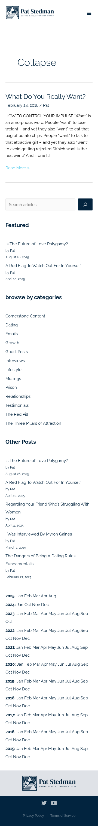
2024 (10, 604)
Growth (12, 342)
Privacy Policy (33, 816)
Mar (36, 596)
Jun (60, 613)
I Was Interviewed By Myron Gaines (38, 534)
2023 (9, 613)
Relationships (17, 396)
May (52, 613)
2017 (9, 714)
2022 (9, 630)
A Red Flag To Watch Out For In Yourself (43, 265)
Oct (27, 604)
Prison (11, 387)
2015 (9, 748)
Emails (11, 333)
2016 (9, 731)
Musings (13, 378)
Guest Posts (16, 351)
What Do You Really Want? (45, 96)
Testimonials (17, 405)
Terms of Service (62, 816)
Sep (84, 613)
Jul (68, 613)
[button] (89, 13)
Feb (28, 596)
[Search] (85, 204)
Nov (36, 604)
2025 (9, 596)
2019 (9, 681)
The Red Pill (16, 414)
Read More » (17, 167)
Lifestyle (13, 369)
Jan (20, 596)
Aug (52, 596)
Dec (45, 604)
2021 (9, 647)
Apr (44, 596)
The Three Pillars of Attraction (33, 423)
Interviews (15, 360)
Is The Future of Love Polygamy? (36, 243)
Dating (11, 325)
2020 (10, 664)
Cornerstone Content (25, 316)
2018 (9, 698)
